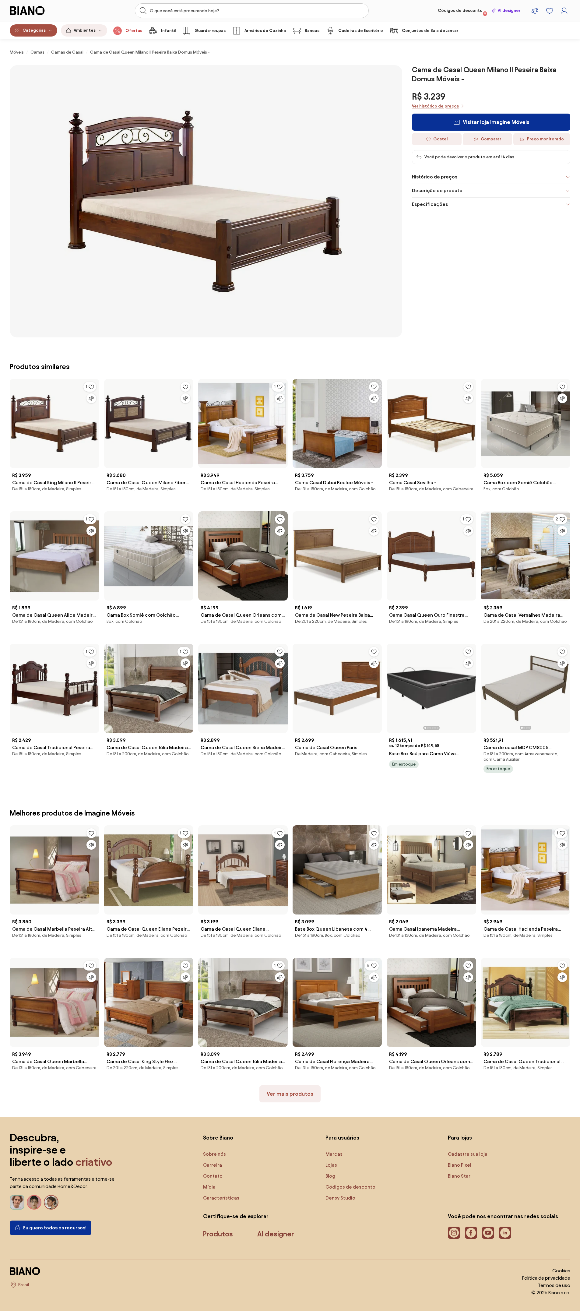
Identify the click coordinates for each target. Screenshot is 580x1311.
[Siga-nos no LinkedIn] (505, 1233)
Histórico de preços (434, 176)
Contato (213, 1176)
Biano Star (459, 1176)
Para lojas (460, 1137)
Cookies (561, 1270)
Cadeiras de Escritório (360, 30)
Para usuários (342, 1137)
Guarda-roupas (210, 30)
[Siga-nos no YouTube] (488, 1233)
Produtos (218, 1234)
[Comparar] (91, 398)
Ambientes (85, 30)
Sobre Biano (218, 1137)
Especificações (430, 204)
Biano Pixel (459, 1165)
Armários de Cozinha (265, 30)
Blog (330, 1176)
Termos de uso (554, 1285)
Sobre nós (214, 1154)
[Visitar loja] (205, 201)
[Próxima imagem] (471, 686)
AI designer (509, 10)
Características (221, 1197)
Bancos (312, 30)
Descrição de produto (437, 190)
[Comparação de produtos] (535, 11)
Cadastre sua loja (467, 1154)
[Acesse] (564, 11)
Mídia (209, 1186)
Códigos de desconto (462, 12)
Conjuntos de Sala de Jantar (430, 30)
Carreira (212, 1165)
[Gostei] (185, 387)
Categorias (34, 30)
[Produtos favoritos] (549, 11)
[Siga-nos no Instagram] (454, 1233)
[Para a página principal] (39, 10)
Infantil (168, 30)
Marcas (334, 1154)
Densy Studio (340, 1197)
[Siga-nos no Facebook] (471, 1233)
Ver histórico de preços (435, 106)
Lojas (331, 1165)
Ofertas (133, 30)
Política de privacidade (546, 1278)
